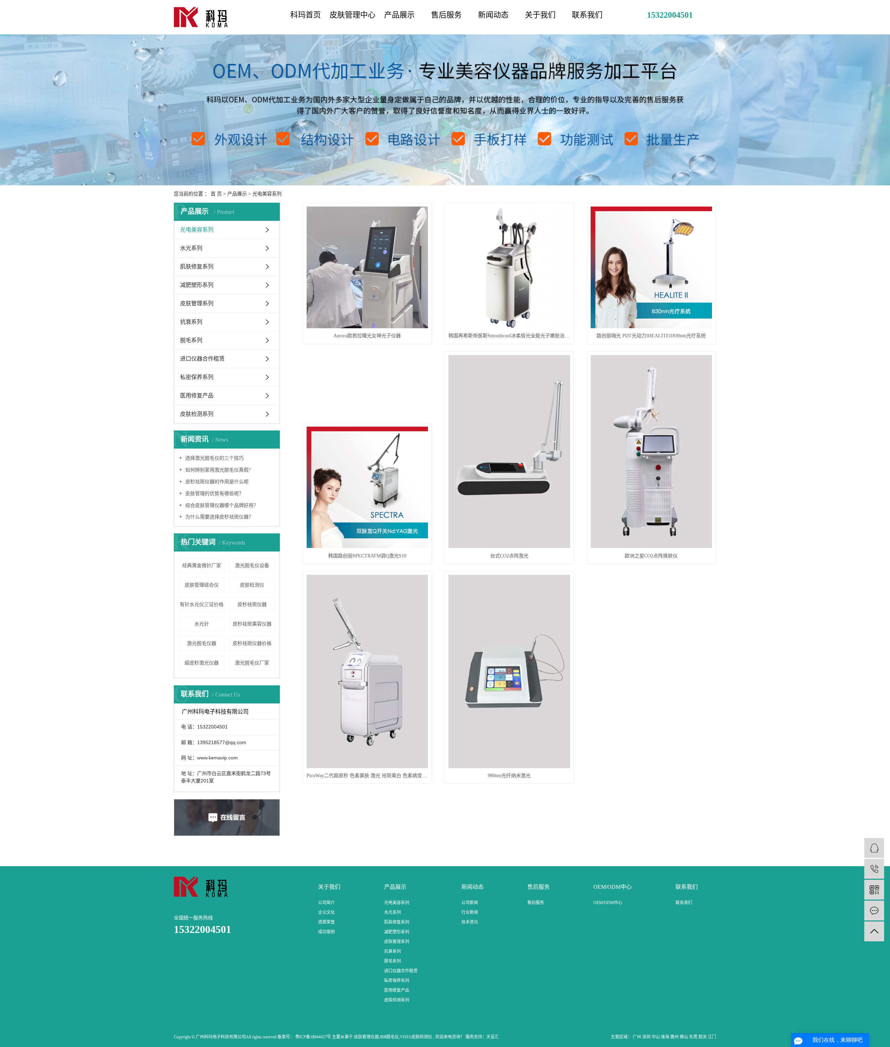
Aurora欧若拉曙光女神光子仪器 (367, 335)
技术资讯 (469, 922)
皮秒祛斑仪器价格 (252, 643)
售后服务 (446, 14)
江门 (712, 1036)
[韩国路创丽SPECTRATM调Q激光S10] (367, 487)
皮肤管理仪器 (366, 1036)
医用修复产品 (196, 395)
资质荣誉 (326, 922)
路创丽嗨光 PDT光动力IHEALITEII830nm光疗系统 (651, 335)
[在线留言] (874, 910)
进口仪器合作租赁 (202, 359)
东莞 (693, 1036)
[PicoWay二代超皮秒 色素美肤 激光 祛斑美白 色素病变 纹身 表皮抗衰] (367, 671)
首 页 (216, 193)
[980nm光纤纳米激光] (509, 671)
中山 (656, 1036)
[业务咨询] (874, 848)
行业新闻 (469, 912)
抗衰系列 (191, 322)
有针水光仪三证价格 (202, 604)
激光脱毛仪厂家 (252, 663)
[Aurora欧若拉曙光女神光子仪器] (367, 267)
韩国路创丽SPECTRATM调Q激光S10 (367, 555)
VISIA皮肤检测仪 (416, 1036)
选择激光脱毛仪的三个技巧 (214, 458)
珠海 (665, 1036)
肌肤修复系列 (196, 266)
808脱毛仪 (389, 1036)
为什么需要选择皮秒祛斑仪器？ (218, 517)
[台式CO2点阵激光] (509, 451)
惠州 (675, 1036)
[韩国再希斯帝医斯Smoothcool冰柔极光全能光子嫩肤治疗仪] (509, 267)
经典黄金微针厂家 (201, 565)
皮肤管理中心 (352, 14)
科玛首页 (305, 14)
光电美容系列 (267, 193)
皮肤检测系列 (196, 414)
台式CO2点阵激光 (509, 555)
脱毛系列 (191, 340)
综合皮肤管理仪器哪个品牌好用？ (221, 505)
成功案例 (326, 931)
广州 (637, 1036)
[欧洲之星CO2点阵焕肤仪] (651, 451)
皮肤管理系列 (196, 303)
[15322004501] (874, 869)
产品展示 (399, 14)
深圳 (647, 1036)
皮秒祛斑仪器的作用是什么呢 (216, 481)
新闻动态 (493, 14)
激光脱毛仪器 (201, 643)
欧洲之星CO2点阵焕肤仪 (651, 555)
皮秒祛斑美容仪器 (252, 624)
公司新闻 (469, 902)
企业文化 (326, 912)
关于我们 (540, 14)
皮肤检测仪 (252, 585)
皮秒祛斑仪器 (252, 604)
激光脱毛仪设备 (252, 565)
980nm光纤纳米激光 (509, 775)
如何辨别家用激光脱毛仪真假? (217, 470)
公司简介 (326, 902)
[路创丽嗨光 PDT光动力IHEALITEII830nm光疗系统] (651, 267)
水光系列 (191, 248)
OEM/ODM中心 (607, 902)
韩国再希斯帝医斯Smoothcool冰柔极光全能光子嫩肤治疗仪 (509, 335)
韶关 (703, 1036)
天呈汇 (492, 1036)
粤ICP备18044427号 (313, 1036)
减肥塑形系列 (196, 285)
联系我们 (587, 14)
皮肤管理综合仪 (202, 585)
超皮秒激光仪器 (202, 663)
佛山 (684, 1036)
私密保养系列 (196, 377)
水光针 (201, 624)
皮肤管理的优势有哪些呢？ (214, 493)
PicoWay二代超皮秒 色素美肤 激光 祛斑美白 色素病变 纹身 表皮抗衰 (367, 775)
